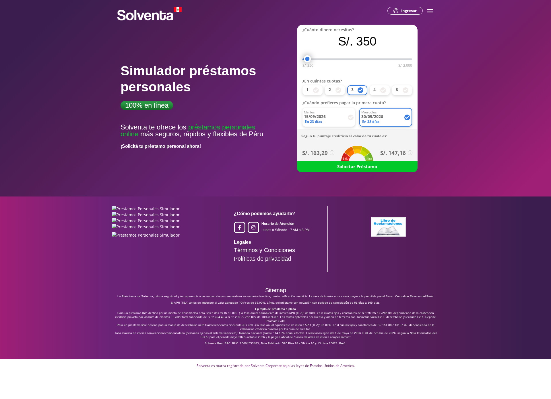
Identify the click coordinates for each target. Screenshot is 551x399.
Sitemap (275, 290)
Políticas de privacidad (262, 258)
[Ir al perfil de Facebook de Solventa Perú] (239, 227)
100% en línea (146, 105)
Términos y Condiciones (264, 250)
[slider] (307, 58)
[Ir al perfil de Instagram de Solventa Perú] (253, 227)
